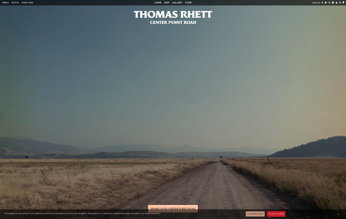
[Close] (338, 214)
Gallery (177, 2)
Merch (5, 3)
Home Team (27, 3)
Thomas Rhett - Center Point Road (173, 17)
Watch (15, 3)
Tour (188, 2)
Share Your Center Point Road (173, 208)
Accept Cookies (276, 214)
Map (166, 2)
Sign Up (316, 3)
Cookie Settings (255, 214)
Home (158, 2)
